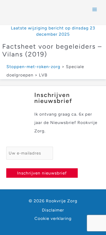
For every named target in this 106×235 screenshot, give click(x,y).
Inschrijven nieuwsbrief (42, 173)
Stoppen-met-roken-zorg (33, 66)
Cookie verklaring (53, 218)
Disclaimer (53, 210)
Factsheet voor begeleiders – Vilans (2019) (52, 50)
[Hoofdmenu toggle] (95, 9)
